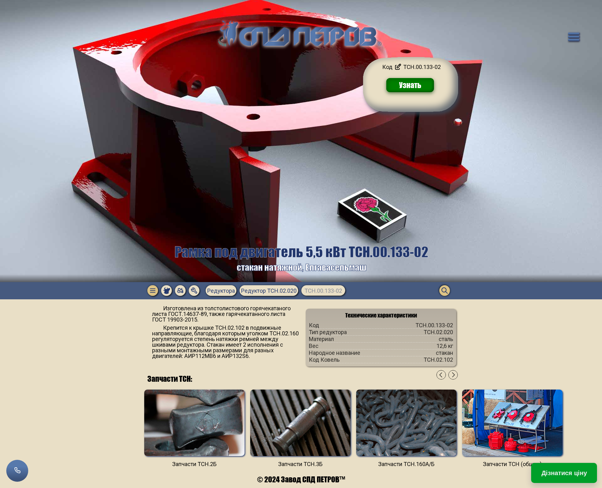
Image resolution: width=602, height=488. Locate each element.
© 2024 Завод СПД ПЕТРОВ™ (301, 479)
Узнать (410, 85)
